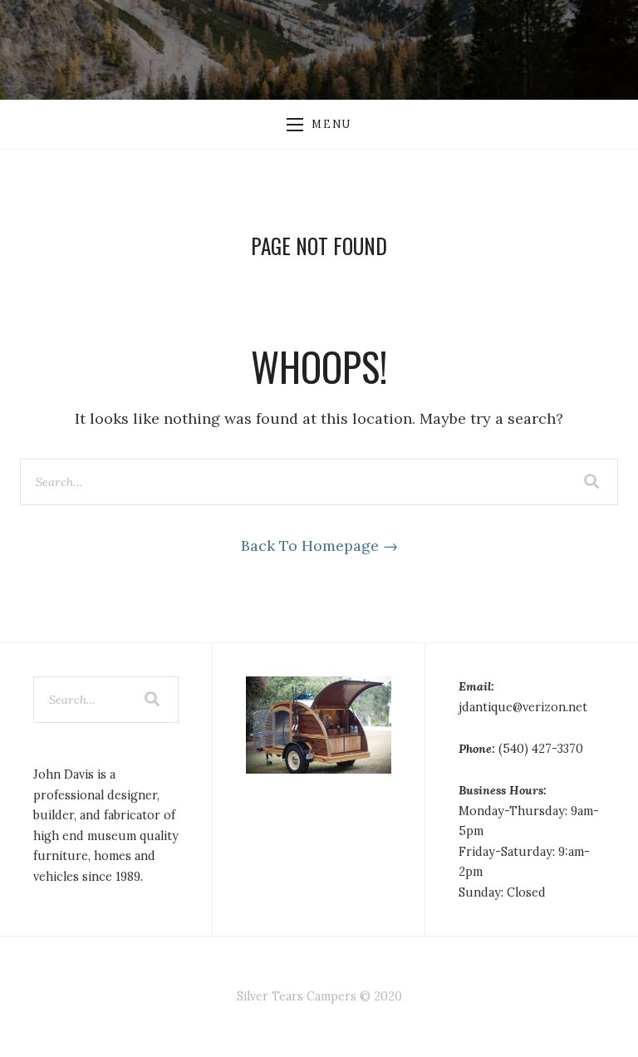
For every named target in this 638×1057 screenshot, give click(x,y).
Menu (331, 123)
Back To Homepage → (319, 545)
